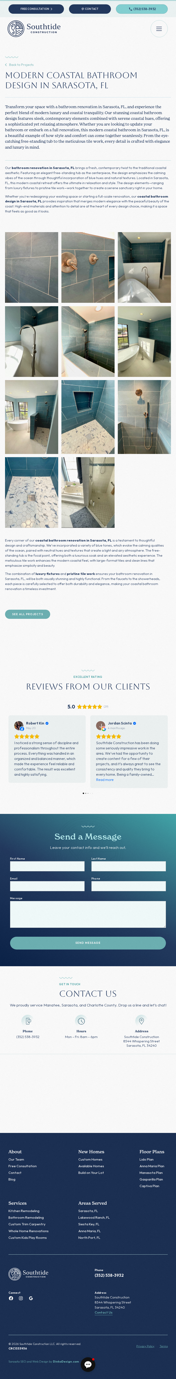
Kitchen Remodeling (23, 1211)
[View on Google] (100, 725)
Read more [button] (105, 779)
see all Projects (27, 614)
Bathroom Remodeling (26, 1217)
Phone (95, 878)
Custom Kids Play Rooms (27, 1237)
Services (17, 1203)
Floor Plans (152, 1151)
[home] (35, 28)
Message (16, 898)
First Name (17, 858)
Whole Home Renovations (28, 1231)
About (15, 1151)
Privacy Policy (145, 1346)
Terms (164, 1346)
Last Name (98, 858)
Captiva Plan (149, 1186)
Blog (11, 1179)
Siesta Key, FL (88, 1224)
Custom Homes (90, 1159)
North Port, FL (89, 1237)
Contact (15, 1172)
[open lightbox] (31, 267)
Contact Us (104, 1312)
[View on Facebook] (18, 725)
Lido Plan (147, 1159)
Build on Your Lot (91, 1172)
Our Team (16, 1159)
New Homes (91, 1151)
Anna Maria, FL (89, 1231)
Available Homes (91, 1166)
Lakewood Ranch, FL (94, 1217)
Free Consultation (22, 1166)
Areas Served (92, 1203)
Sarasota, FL (88, 1211)
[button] (159, 28)
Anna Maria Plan (152, 1166)
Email (14, 878)
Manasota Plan (151, 1172)
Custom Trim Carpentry (27, 1224)
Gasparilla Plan (151, 1179)
